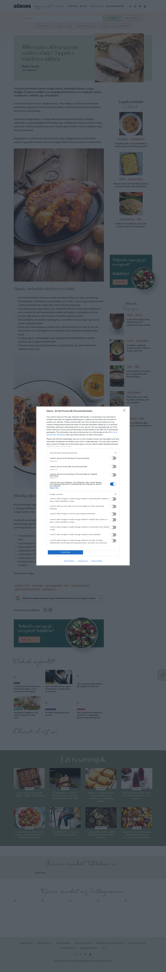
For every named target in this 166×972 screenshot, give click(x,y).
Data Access (83, 561)
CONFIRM (65, 552)
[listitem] (83, 453)
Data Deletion (69, 561)
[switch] (113, 458)
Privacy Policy (97, 561)
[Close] (125, 411)
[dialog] (83, 486)
